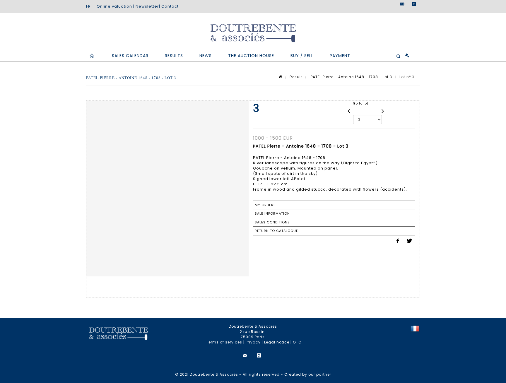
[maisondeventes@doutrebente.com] (402, 4)
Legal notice (276, 342)
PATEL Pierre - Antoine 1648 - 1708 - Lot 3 (351, 76)
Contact (170, 6)
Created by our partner (307, 374)
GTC (297, 342)
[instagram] (414, 4)
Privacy (253, 342)
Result (296, 76)
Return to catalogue (276, 230)
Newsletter (147, 6)
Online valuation (114, 6)
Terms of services (224, 342)
